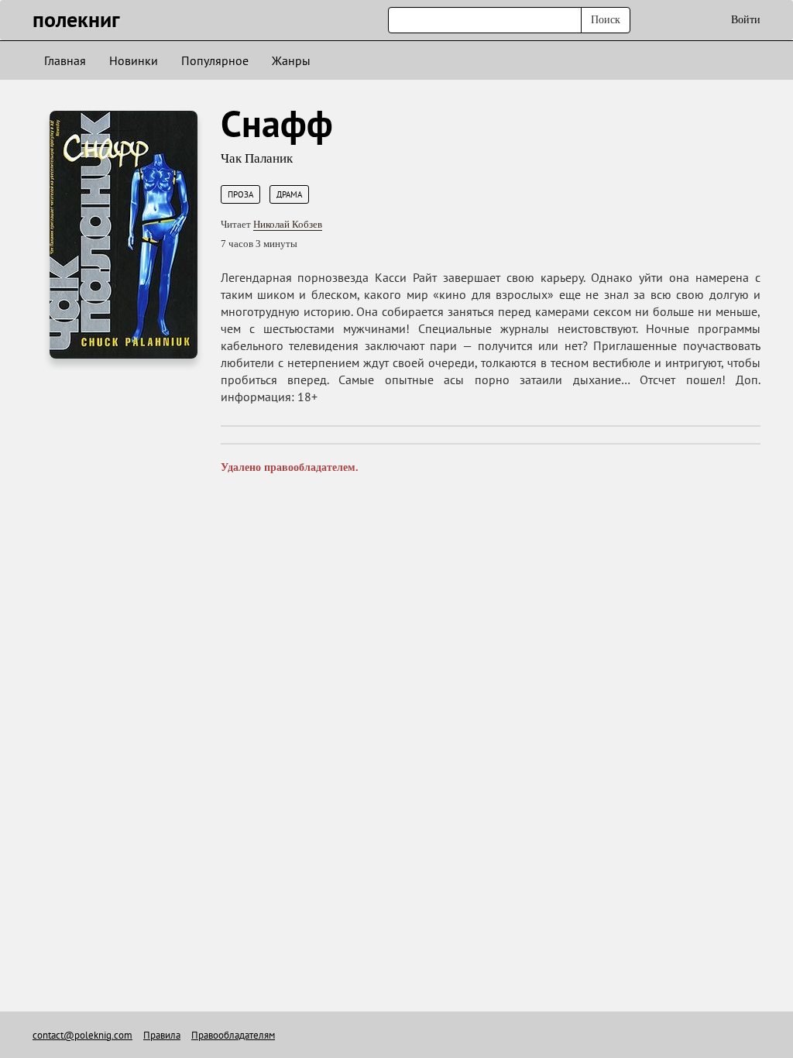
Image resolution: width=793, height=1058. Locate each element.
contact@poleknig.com (82, 1035)
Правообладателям (233, 1035)
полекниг (76, 19)
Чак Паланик (257, 158)
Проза (240, 194)
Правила (161, 1035)
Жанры (291, 60)
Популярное (215, 60)
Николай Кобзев (287, 224)
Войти (745, 20)
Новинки (133, 60)
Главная (65, 60)
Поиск (605, 20)
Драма (289, 194)
